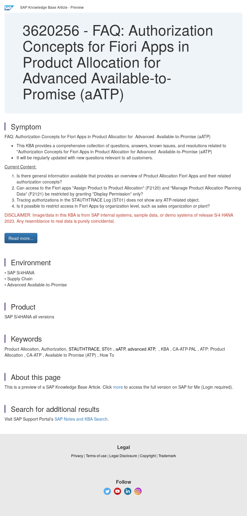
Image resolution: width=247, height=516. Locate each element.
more (118, 387)
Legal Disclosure (123, 455)
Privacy (77, 455)
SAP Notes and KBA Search (81, 419)
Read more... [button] (20, 238)
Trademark (167, 455)
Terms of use (96, 455)
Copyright (148, 455)
